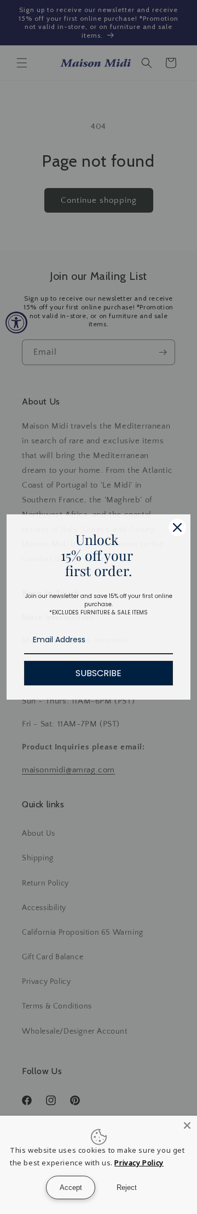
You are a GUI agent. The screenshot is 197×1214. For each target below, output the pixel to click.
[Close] (177, 527)
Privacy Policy (138, 1163)
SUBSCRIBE (98, 673)
